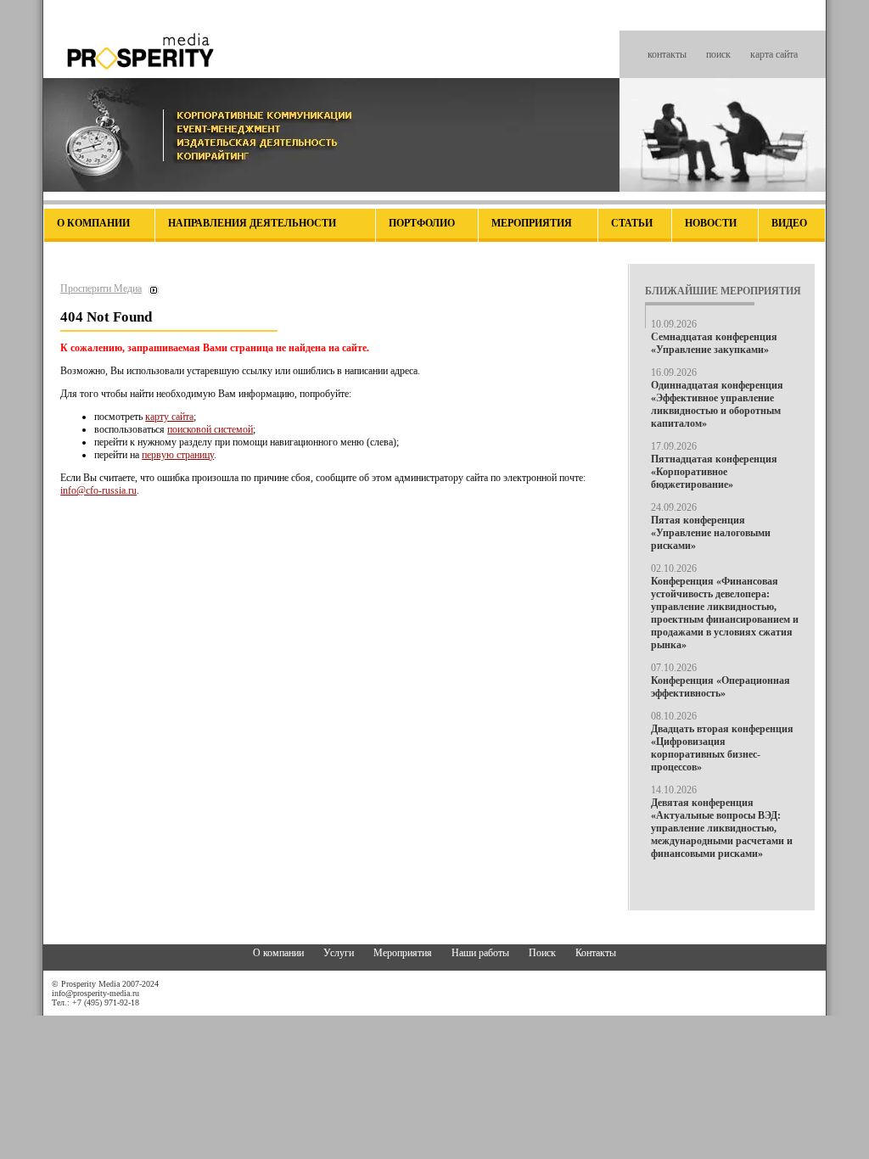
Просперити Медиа (101, 288)
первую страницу (178, 455)
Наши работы (480, 953)
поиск (718, 54)
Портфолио (422, 223)
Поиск (542, 953)
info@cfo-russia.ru (98, 490)
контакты (667, 54)
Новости (711, 223)
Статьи (632, 223)
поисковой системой (210, 429)
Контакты (595, 953)
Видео (789, 223)
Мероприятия (531, 223)
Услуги (338, 953)
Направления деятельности (252, 223)
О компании (93, 223)
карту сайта (169, 417)
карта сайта (774, 54)
